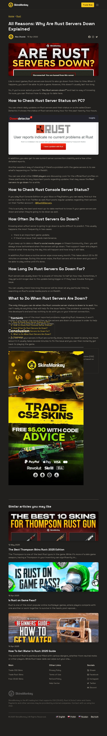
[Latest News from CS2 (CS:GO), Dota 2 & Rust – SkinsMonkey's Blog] (18, 4)
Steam (93, 670)
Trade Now (88, 5)
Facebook (94, 674)
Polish (73, 717)
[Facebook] (89, 36)
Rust (18, 16)
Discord (93, 687)
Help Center (54, 683)
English (62, 717)
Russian (84, 717)
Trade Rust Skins (15, 674)
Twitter (93, 683)
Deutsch (94, 717)
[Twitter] (96, 36)
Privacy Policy (55, 670)
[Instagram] (93, 36)
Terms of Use (55, 674)
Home (11, 16)
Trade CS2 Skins (15, 670)
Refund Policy (55, 679)
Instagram (94, 679)
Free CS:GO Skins (15, 679)
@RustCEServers (43, 203)
